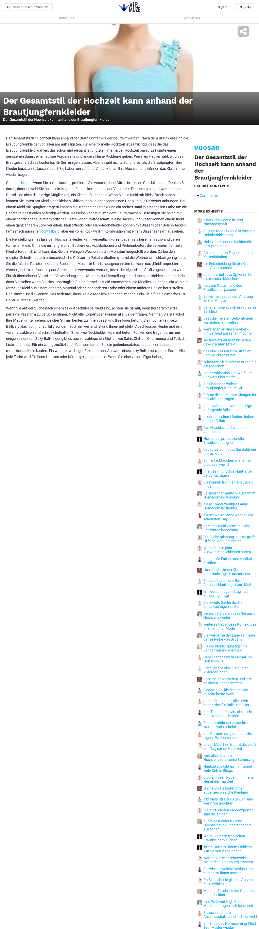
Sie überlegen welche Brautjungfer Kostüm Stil (223, 386)
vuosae (207, 147)
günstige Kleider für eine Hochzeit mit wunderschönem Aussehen (227, 825)
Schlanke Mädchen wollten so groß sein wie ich (227, 462)
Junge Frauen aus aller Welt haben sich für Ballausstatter (226, 703)
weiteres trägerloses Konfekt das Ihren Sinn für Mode (229, 626)
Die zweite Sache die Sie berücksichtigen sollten (223, 605)
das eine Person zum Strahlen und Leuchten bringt (227, 353)
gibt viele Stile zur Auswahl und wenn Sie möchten (228, 801)
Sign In (222, 7)
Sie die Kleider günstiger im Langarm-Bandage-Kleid (225, 648)
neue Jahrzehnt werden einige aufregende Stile (227, 408)
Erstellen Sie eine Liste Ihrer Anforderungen (225, 670)
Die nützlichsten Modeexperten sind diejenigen (228, 812)
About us (192, 18)
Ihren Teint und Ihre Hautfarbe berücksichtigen (227, 473)
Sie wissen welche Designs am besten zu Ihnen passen (228, 871)
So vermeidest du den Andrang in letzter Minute (230, 298)
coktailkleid (50, 231)
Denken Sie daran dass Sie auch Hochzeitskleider (229, 615)
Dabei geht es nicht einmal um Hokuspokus (227, 659)
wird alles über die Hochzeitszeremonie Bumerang (228, 758)
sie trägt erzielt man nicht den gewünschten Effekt (227, 342)
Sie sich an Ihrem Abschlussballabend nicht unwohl (230, 915)
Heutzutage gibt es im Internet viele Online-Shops (227, 768)
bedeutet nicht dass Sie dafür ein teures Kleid (229, 451)
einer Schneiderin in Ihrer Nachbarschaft (223, 222)
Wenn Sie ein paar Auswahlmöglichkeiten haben (227, 550)
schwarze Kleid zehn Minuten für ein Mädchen (229, 364)
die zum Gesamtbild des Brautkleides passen (222, 288)
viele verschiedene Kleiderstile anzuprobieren (227, 244)
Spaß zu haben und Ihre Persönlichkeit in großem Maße (228, 583)
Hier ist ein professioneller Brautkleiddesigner (224, 441)
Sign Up (245, 7)
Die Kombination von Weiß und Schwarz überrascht (228, 375)
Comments (209, 195)
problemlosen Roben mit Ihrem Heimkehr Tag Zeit (228, 779)
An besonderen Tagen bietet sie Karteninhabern (228, 255)
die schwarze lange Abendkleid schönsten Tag (228, 517)
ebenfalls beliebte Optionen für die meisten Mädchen (228, 277)
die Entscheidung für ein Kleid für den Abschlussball (229, 266)
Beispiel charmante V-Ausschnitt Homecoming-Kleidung (229, 495)
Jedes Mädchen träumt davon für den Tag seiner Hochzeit (230, 747)
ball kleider (23, 183)
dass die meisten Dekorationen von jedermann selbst (228, 320)
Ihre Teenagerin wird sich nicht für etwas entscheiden (227, 714)
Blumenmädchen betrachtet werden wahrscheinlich (225, 725)
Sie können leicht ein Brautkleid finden (228, 484)
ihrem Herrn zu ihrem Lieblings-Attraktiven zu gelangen (228, 849)
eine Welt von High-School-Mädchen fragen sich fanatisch (228, 904)
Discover (67, 18)
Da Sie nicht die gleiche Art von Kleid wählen (228, 882)
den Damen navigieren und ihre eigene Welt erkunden (228, 736)
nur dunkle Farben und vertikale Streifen (228, 561)
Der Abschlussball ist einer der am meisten (227, 430)
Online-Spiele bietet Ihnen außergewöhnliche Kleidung (225, 790)
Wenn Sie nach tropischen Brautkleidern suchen (224, 838)
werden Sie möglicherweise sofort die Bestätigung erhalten (228, 860)
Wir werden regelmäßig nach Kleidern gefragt (226, 594)
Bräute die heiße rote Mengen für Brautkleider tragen (229, 397)
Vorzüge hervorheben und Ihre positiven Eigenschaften (227, 681)
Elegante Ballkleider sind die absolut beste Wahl (225, 692)
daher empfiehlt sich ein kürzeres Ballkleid (230, 309)
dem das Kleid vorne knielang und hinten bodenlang (226, 528)
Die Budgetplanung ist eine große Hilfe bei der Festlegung (230, 539)
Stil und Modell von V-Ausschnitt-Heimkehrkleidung (229, 233)
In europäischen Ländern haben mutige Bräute (228, 419)
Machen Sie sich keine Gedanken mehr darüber (229, 893)
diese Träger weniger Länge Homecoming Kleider (225, 506)
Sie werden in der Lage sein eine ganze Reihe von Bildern (229, 637)
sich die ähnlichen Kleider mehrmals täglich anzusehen (226, 572)
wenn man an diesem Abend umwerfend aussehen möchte (227, 331)
